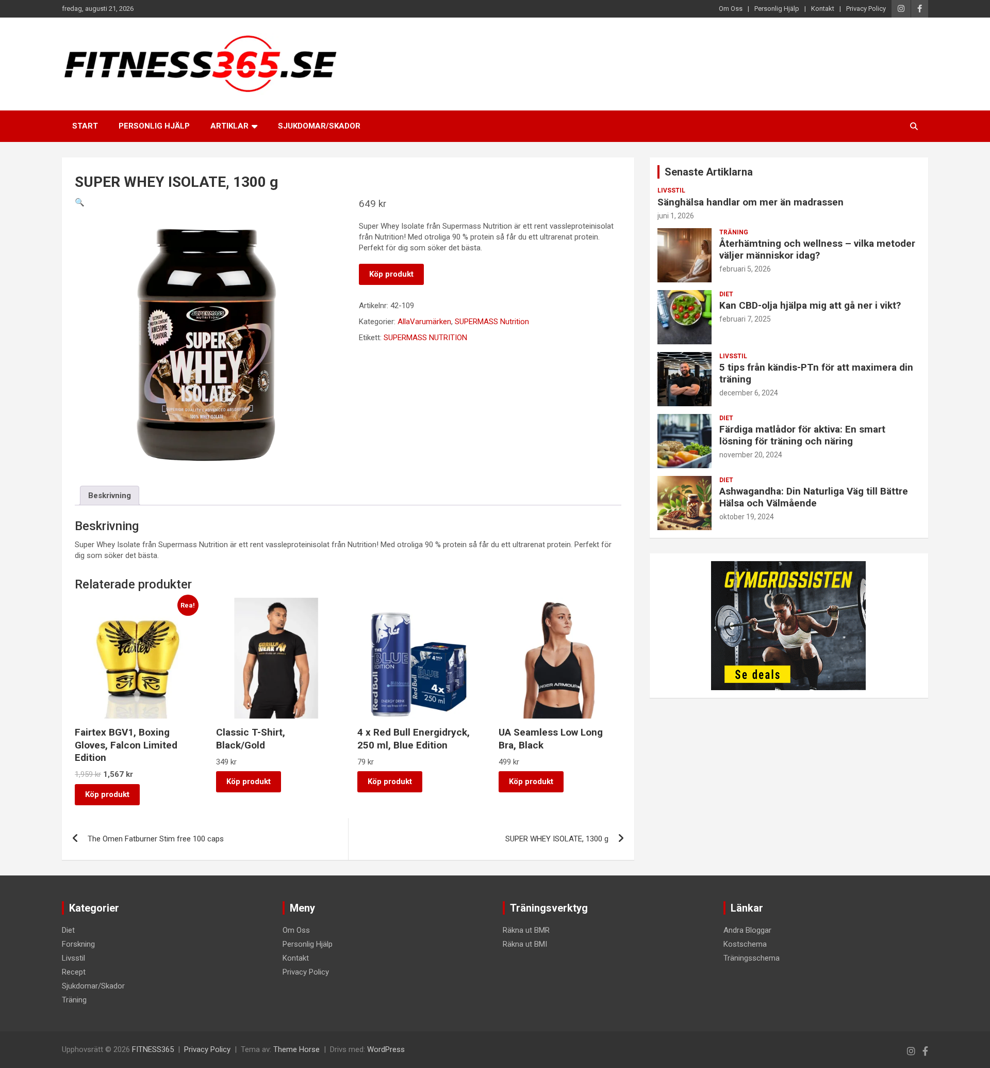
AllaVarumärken (424, 321)
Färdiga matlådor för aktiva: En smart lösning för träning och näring (802, 435)
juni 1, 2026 (675, 216)
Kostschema (745, 944)
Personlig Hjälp (776, 8)
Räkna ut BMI (525, 944)
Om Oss (730, 8)
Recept (74, 972)
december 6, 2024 (748, 393)
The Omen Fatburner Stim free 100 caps (156, 838)
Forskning (78, 944)
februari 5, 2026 (745, 269)
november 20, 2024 (750, 455)
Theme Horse (296, 1049)
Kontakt (822, 8)
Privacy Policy (866, 8)
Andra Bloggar (747, 930)
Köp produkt (391, 274)
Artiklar (229, 126)
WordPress (386, 1049)
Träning (733, 232)
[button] (80, 202)
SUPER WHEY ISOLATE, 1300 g (556, 838)
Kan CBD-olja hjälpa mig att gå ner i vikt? (810, 305)
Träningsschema (751, 958)
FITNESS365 (153, 1049)
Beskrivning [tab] (109, 495)
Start (85, 126)
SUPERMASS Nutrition (492, 321)
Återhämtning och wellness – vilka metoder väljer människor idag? (817, 249)
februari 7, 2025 (745, 319)
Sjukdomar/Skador (319, 126)
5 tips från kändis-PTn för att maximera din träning (816, 373)
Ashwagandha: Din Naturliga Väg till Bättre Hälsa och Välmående (813, 497)
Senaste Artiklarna (709, 172)
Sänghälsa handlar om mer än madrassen (750, 202)
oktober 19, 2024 (746, 517)
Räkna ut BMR (526, 930)
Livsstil (671, 190)
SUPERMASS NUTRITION (425, 337)
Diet (726, 294)
